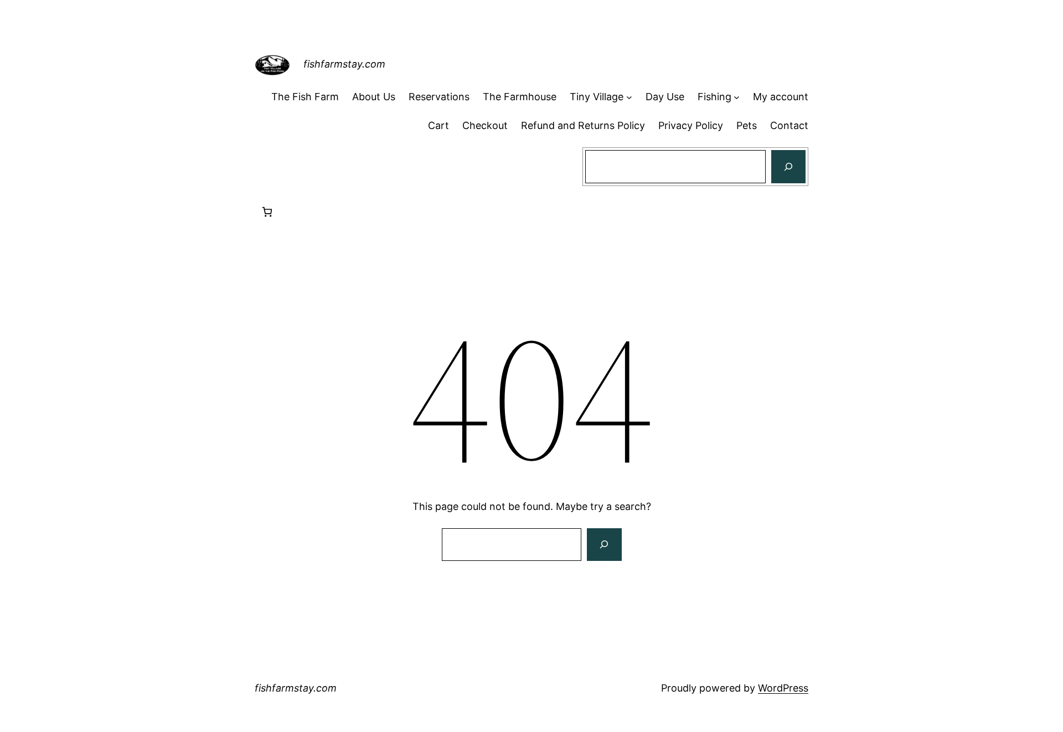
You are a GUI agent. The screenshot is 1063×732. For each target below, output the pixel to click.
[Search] (788, 166)
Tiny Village (596, 96)
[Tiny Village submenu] (629, 97)
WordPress (783, 688)
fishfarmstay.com (344, 64)
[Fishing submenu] (737, 97)
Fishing (714, 96)
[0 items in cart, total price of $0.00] (267, 211)
